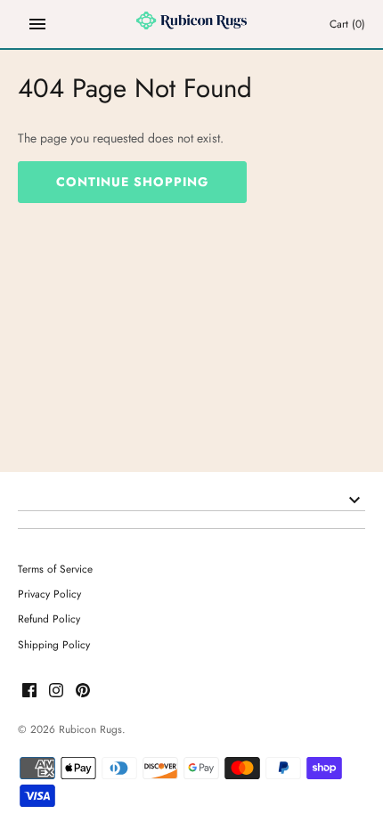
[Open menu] (37, 24)
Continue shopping (132, 182)
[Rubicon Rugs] (192, 24)
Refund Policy (49, 618)
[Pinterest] (83, 691)
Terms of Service (55, 568)
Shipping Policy (54, 644)
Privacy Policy (49, 593)
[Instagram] (56, 691)
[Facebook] (29, 691)
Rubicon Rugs (90, 728)
